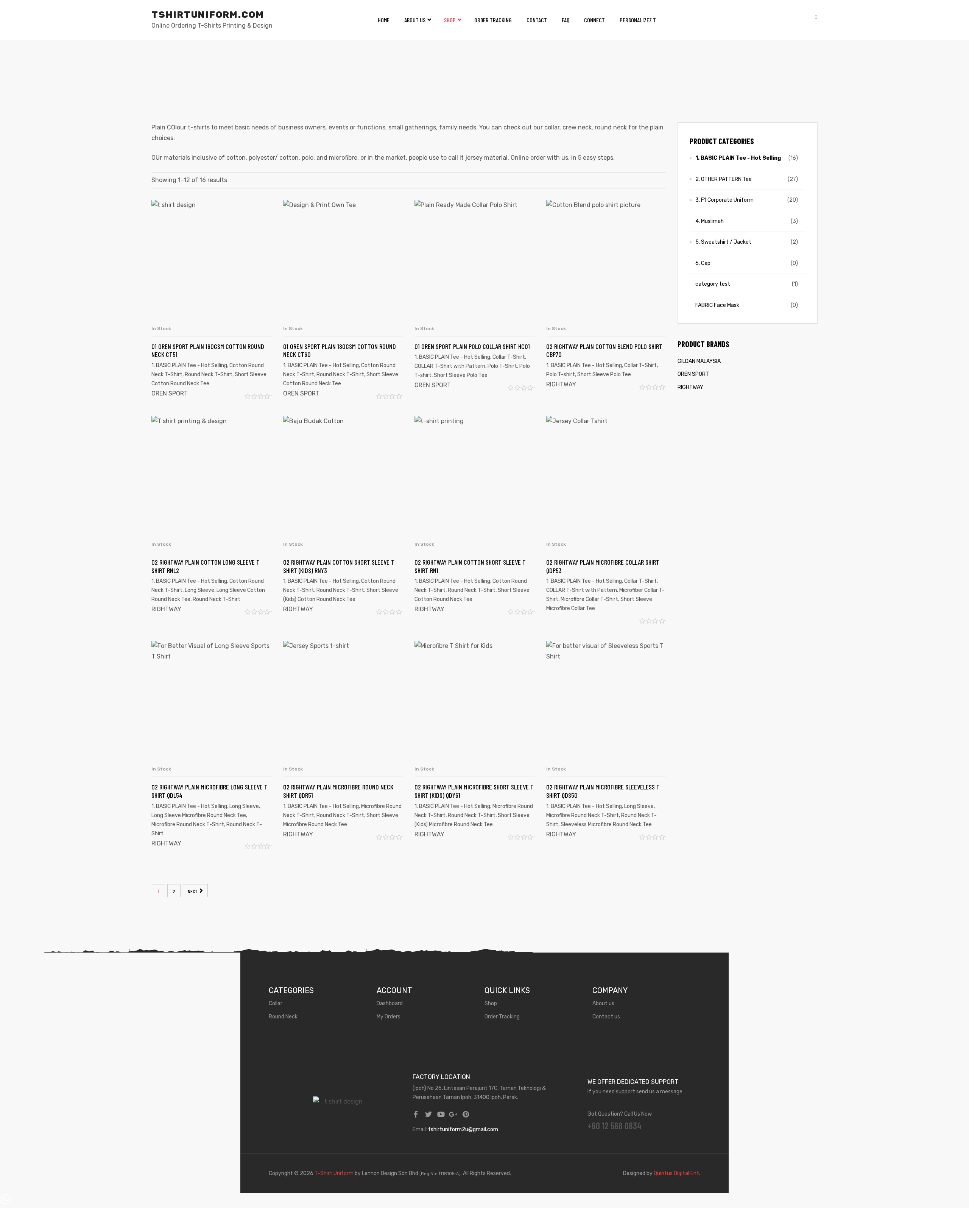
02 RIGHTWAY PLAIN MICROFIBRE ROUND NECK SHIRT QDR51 (338, 791)
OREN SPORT (169, 393)
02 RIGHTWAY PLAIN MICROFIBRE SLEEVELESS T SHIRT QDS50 (603, 791)
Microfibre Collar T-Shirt (589, 599)
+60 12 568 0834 (614, 1125)
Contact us (606, 1016)
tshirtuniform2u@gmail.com (463, 1129)
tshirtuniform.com (207, 14)
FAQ (565, 19)
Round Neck (283, 1016)
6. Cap (702, 263)
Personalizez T (638, 19)
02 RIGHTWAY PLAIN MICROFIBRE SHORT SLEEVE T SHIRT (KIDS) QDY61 (474, 791)
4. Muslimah (709, 221)
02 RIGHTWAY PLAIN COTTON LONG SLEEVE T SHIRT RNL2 (205, 566)
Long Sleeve (199, 590)
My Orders (388, 1016)
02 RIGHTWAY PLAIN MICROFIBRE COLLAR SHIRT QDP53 (602, 566)
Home (383, 19)
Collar (275, 1003)
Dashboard (390, 1003)
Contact (537, 19)
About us (603, 1003)
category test (712, 284)
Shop (450, 19)
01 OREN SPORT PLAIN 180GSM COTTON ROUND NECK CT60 (339, 350)
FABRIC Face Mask (717, 305)
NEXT (193, 891)
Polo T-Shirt (502, 366)
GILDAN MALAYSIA (699, 361)
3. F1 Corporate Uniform (724, 200)
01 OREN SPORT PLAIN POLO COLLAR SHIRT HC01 (472, 346)
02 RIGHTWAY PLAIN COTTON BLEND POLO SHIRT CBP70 (604, 350)
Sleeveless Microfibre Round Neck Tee (606, 824)
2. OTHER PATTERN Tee (723, 179)
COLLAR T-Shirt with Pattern (449, 366)
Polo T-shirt (560, 374)
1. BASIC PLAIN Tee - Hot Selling (189, 365)
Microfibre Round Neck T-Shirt (187, 824)
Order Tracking (493, 19)
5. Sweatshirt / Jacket (723, 242)
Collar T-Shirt (508, 357)
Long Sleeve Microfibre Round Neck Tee (198, 815)
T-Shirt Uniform (334, 1173)
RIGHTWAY (561, 384)
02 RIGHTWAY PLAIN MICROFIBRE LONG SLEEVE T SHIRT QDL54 (209, 791)
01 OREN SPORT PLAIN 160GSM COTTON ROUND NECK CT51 (207, 350)
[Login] (794, 20)
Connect (594, 19)
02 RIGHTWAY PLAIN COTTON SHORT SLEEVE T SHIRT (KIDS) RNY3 (338, 566)
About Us (414, 19)
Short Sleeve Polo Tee (461, 375)
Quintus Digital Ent (676, 1173)
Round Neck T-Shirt (208, 374)
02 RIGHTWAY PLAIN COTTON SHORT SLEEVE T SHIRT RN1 (470, 566)
